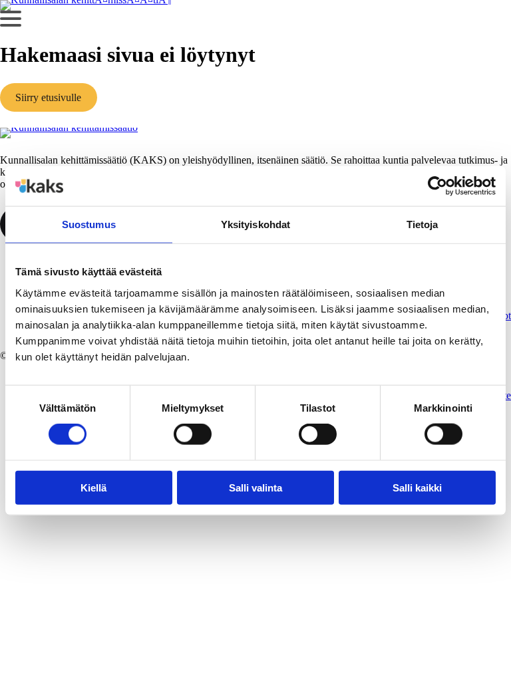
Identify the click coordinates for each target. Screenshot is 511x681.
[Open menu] (10, 19)
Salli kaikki (417, 487)
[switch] (193, 434)
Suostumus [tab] (89, 224)
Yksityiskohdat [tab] (255, 224)
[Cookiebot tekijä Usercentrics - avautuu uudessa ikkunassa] (437, 186)
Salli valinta (255, 487)
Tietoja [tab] (422, 224)
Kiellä (93, 487)
